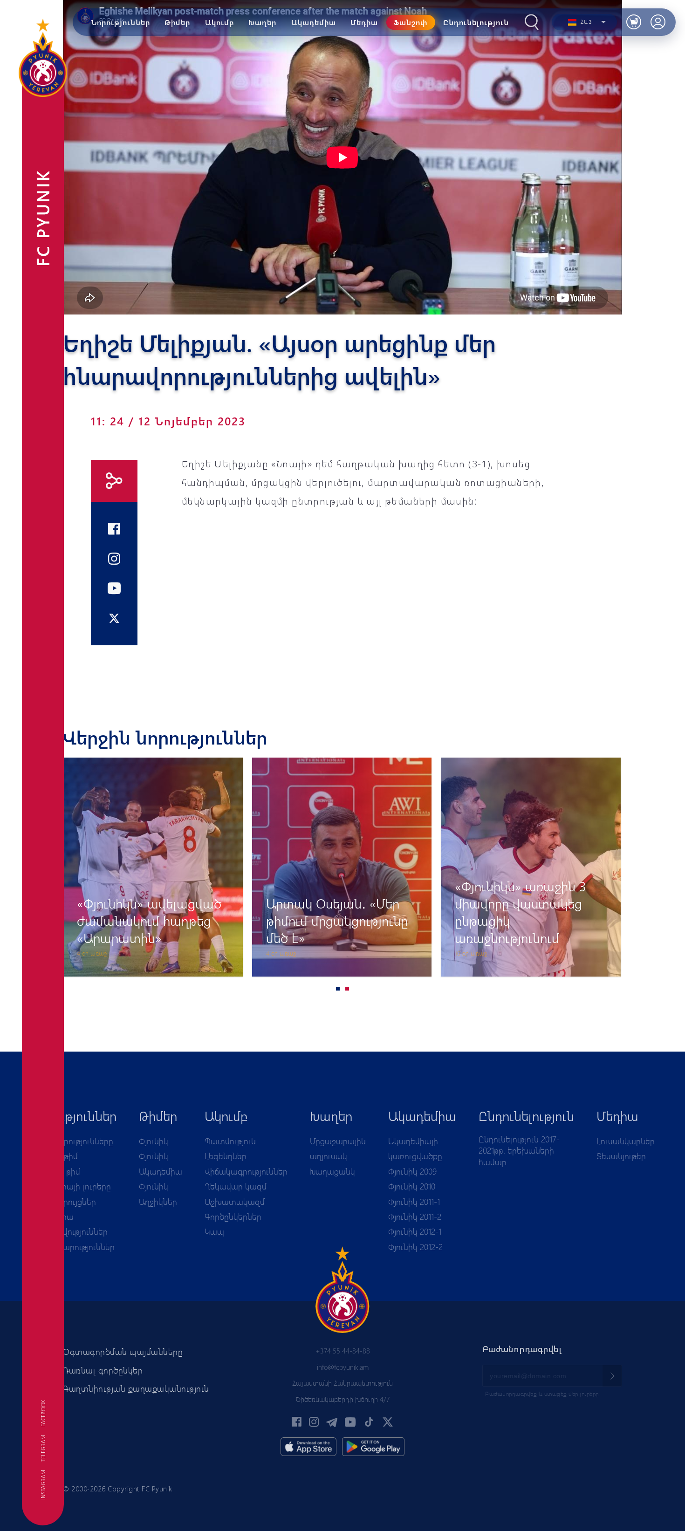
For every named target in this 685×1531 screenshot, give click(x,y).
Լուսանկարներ (625, 1141)
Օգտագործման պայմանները (123, 1351)
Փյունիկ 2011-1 (414, 1201)
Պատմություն (230, 1141)
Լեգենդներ (226, 1156)
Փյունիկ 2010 (411, 1186)
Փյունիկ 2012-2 (415, 1246)
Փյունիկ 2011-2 (414, 1216)
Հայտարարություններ (72, 1246)
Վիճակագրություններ (246, 1171)
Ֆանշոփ (411, 22)
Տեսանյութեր (621, 1156)
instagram (43, 1485)
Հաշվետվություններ (69, 1231)
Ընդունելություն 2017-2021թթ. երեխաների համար (519, 1151)
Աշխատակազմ (235, 1201)
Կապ (214, 1231)
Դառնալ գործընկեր (103, 1370)
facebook (43, 1413)
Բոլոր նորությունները (71, 1141)
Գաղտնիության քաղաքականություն (136, 1388)
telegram (43, 1448)
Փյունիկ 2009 (412, 1171)
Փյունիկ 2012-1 (414, 1231)
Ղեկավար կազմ (236, 1186)
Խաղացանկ (332, 1171)
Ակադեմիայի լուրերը (70, 1186)
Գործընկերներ (233, 1216)
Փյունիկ (153, 1141)
